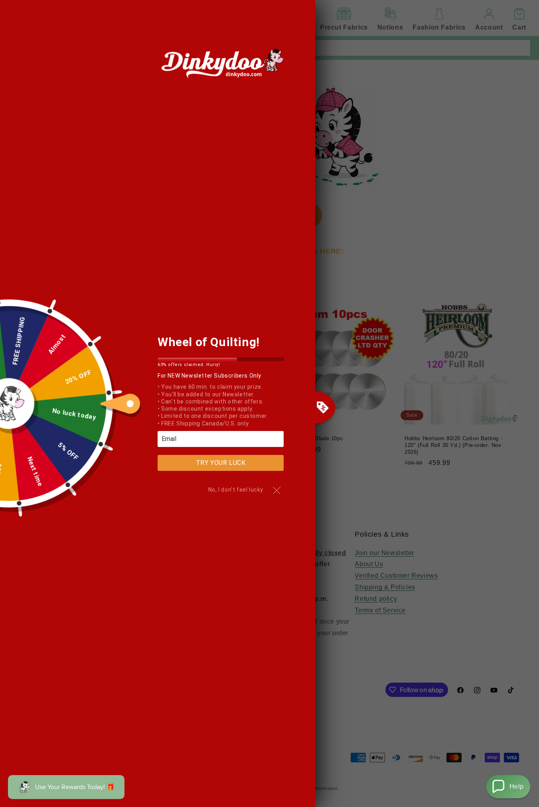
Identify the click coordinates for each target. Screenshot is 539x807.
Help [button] (516, 786)
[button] (508, 786)
